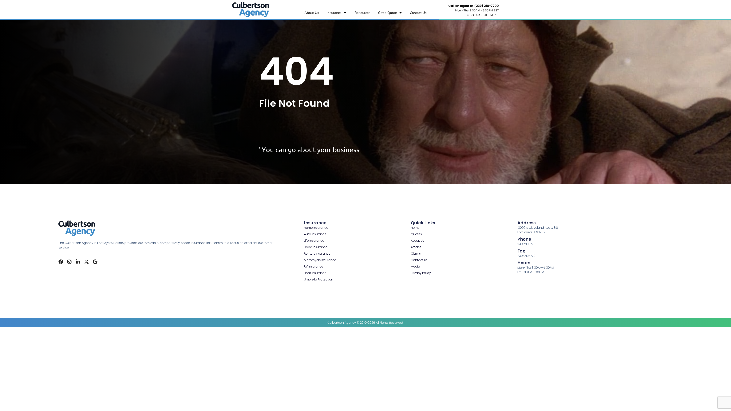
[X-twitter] (86, 261)
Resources (362, 12)
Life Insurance (314, 240)
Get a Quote (387, 12)
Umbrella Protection (318, 279)
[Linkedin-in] (78, 261)
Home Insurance (316, 227)
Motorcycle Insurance (320, 260)
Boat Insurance (315, 273)
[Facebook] (60, 261)
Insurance (334, 12)
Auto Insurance (315, 234)
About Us (311, 12)
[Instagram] (69, 261)
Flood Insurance (316, 247)
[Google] (95, 261)
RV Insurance (313, 266)
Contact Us (418, 12)
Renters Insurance (317, 253)
